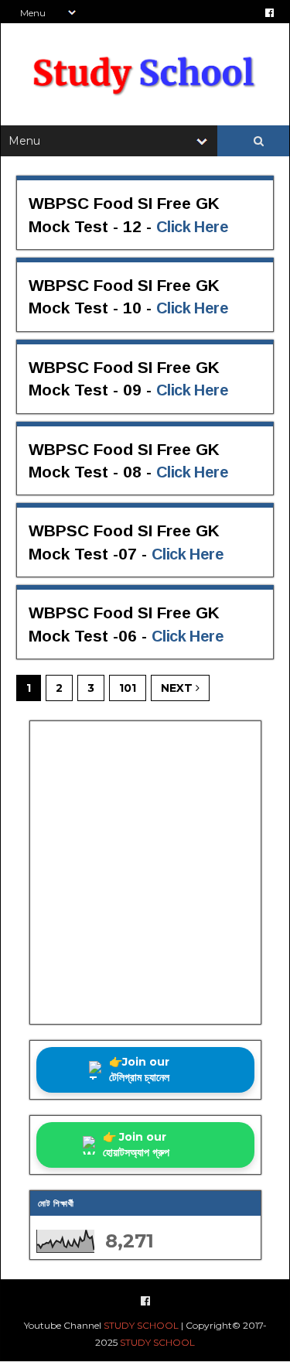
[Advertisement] (145, 872)
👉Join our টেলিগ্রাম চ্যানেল (139, 1069)
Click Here (192, 226)
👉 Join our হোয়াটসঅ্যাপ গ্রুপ (136, 1144)
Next (178, 688)
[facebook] (269, 13)
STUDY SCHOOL (141, 1325)
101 (127, 688)
